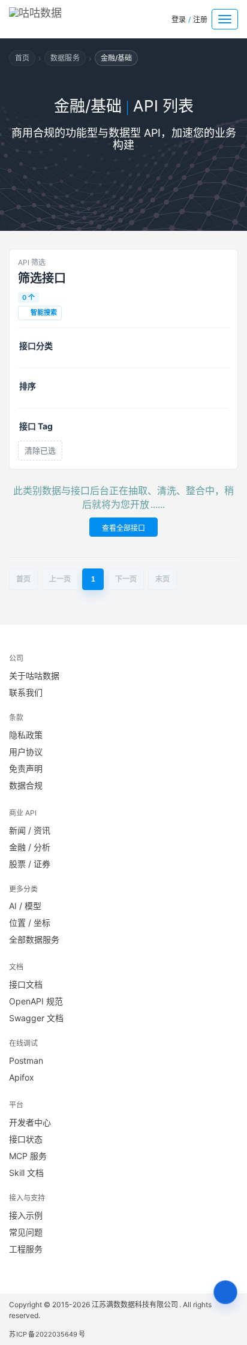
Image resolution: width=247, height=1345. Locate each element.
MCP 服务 (28, 1156)
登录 (178, 19)
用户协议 (26, 752)
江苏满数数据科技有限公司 (135, 1304)
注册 (200, 19)
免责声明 (26, 768)
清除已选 (40, 450)
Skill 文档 (26, 1173)
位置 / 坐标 (29, 922)
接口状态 (26, 1139)
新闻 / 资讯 (29, 830)
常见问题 (26, 1232)
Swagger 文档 (36, 1018)
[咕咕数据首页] (53, 16)
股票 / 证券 (29, 864)
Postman (26, 1060)
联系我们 (26, 692)
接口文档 (26, 984)
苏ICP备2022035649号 (47, 1334)
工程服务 (26, 1249)
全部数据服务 (34, 939)
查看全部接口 (123, 527)
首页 (22, 57)
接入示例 (26, 1215)
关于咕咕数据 (34, 675)
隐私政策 (26, 735)
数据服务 (64, 57)
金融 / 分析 (29, 847)
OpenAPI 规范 (36, 1001)
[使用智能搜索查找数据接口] (225, 1292)
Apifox (21, 1077)
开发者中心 (30, 1122)
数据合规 (26, 785)
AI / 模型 (25, 906)
